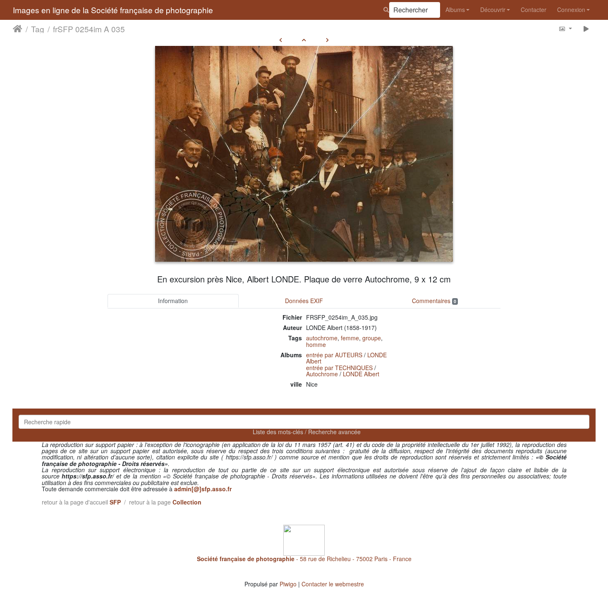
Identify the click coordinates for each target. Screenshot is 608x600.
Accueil (17, 28)
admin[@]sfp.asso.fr (203, 489)
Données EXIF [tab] (304, 300)
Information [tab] (173, 300)
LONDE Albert (361, 374)
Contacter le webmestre (333, 584)
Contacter (533, 9)
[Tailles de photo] (565, 28)
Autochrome (322, 374)
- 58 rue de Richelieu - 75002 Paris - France (304, 559)
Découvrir (492, 9)
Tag (37, 28)
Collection (186, 502)
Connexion (571, 9)
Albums (455, 9)
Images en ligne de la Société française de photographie (113, 9)
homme (316, 344)
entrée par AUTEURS (334, 355)
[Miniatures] (304, 39)
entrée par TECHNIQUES (339, 367)
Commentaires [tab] (434, 300)
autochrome (322, 338)
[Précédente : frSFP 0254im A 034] (280, 39)
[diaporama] (586, 28)
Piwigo (288, 584)
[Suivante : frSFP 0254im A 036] (327, 39)
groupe (371, 338)
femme (350, 338)
